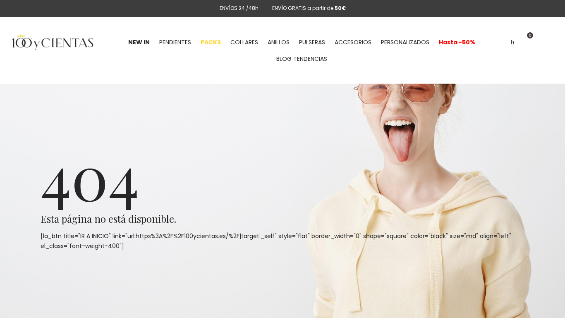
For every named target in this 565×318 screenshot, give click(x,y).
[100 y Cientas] (52, 42)
